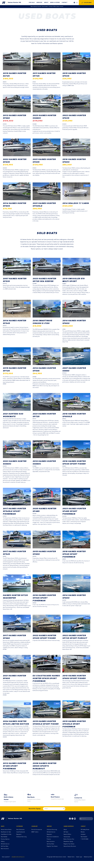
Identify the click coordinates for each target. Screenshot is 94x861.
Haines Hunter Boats (6, 829)
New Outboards (20, 829)
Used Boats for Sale (6, 834)
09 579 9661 (87, 2)
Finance (49, 839)
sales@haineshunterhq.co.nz (18, 856)
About (65, 829)
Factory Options (5, 839)
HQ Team (66, 832)
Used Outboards (20, 832)
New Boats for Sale (6, 832)
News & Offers (67, 834)
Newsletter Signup (68, 841)
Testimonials (67, 836)
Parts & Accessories (36, 829)
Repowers (18, 834)
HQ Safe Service (5, 843)
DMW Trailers (34, 832)
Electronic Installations (53, 836)
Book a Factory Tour (69, 839)
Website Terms (71, 856)
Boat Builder (4, 836)
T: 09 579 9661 (84, 839)
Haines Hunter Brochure (70, 846)
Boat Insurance (5, 848)
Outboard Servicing (21, 836)
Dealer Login (79, 856)
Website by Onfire (88, 856)
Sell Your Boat (4, 846)
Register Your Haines (52, 846)
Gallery (3, 841)
